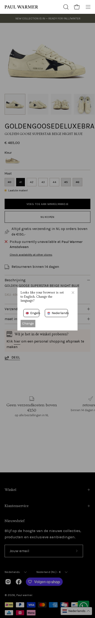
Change (28, 323)
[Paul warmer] (22, 7)
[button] (65, 7)
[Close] (73, 292)
